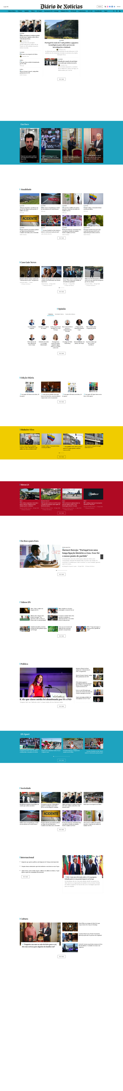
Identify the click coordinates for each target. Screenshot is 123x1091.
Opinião (26, 11)
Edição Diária (12, 11)
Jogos (105, 11)
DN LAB (90, 11)
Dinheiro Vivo (64, 11)
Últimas (20, 11)
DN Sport (39, 11)
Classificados (98, 11)
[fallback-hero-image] (30, 26)
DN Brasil (73, 11)
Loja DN (5, 6)
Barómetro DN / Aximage (51, 11)
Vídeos (33, 11)
